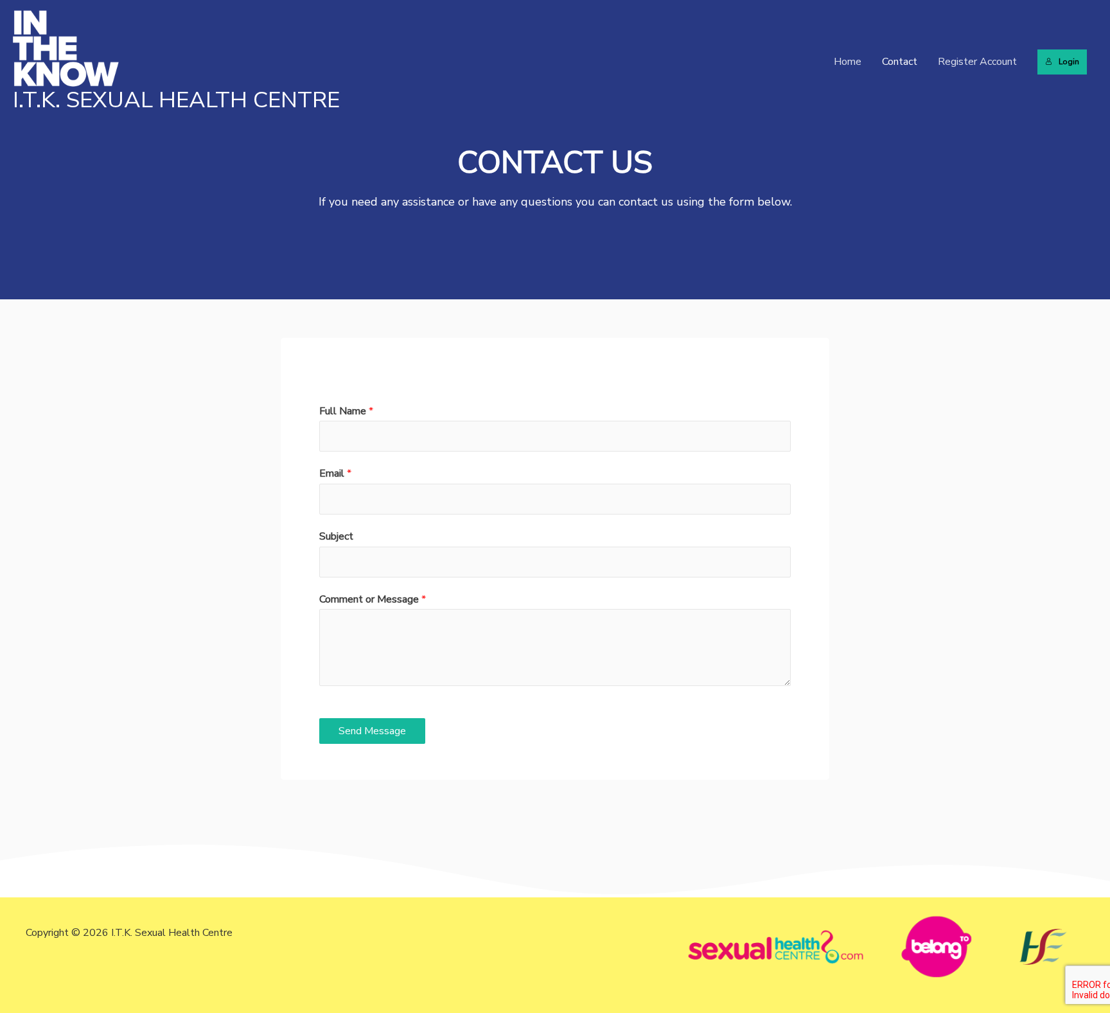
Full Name (346, 411)
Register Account (977, 62)
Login (1069, 62)
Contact (899, 62)
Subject (336, 536)
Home (847, 62)
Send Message (372, 731)
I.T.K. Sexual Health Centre (176, 100)
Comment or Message (372, 599)
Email (335, 473)
